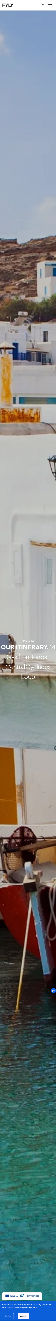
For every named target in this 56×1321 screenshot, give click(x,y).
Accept (23, 1316)
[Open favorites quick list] (43, 5)
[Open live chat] (53, 990)
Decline (8, 1316)
